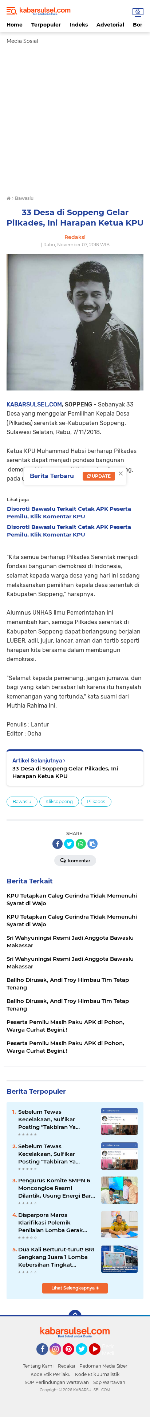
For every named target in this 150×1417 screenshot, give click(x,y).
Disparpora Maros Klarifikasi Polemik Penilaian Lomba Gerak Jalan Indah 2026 (50, 1222)
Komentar (78, 860)
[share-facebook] (57, 844)
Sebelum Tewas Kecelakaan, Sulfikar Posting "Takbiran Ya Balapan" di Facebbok (48, 1119)
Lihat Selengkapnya (73, 1288)
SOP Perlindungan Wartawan (57, 1382)
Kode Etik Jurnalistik (97, 1374)
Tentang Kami (38, 1366)
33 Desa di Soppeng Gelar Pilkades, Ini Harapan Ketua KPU (65, 772)
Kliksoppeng (59, 801)
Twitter (85, 1358)
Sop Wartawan (109, 1382)
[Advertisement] (75, 120)
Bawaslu (22, 801)
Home (15, 24)
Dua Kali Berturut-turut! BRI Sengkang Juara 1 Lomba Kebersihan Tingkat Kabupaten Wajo (56, 1257)
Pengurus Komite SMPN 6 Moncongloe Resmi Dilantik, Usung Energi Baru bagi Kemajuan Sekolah (56, 1188)
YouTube (99, 1358)
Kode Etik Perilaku (51, 1374)
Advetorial (110, 24)
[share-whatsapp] (81, 844)
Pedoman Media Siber (103, 1366)
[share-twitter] (69, 844)
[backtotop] (75, 1316)
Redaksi (66, 1366)
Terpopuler (46, 24)
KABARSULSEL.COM (34, 404)
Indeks (79, 24)
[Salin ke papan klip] (92, 844)
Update (101, 476)
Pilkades (96, 801)
